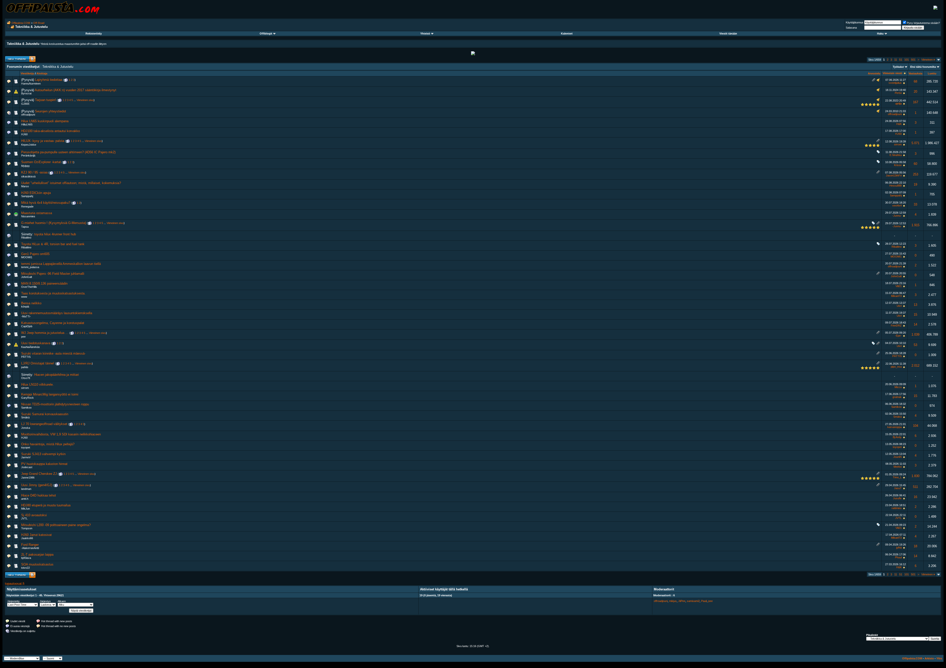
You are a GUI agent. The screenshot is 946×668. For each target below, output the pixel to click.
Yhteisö (425, 33)
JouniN (897, 456)
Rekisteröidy (93, 33)
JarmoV (26, 457)
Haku (880, 33)
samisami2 (693, 600)
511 (915, 487)
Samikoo (26, 407)
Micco (898, 387)
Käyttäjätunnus (854, 22)
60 (915, 164)
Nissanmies (28, 216)
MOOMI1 (26, 257)
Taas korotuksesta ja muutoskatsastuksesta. (53, 293)
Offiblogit (266, 33)
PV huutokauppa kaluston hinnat (44, 464)
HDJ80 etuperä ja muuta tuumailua (45, 505)
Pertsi (898, 92)
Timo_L (897, 477)
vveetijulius (895, 82)
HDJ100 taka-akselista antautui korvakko (50, 131)
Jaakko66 (27, 538)
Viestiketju (27, 73)
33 (915, 204)
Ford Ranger (30, 545)
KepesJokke (28, 144)
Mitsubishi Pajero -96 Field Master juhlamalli (52, 273)
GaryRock (27, 397)
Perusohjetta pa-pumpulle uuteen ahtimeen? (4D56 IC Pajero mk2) (68, 152)
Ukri (899, 305)
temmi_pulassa (30, 267)
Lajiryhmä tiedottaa (48, 80)
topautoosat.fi (14, 583)
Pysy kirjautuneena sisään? (923, 22)
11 (895, 59)
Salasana (851, 27)
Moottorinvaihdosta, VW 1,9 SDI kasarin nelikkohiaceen (61, 434)
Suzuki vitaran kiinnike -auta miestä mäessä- (53, 353)
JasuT (898, 488)
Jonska (25, 427)
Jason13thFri (894, 175)
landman (26, 488)
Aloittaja (41, 73)
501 (913, 59)
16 (915, 497)
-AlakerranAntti (30, 548)
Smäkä (25, 417)
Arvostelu (874, 73)
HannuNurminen (31, 83)
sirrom (898, 144)
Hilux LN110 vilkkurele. (37, 384)
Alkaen (62, 601)
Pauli (704, 600)
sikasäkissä (28, 176)
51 (900, 59)
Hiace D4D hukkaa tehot (38, 495)
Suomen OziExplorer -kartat (41, 162)
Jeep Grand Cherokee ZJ (39, 474)
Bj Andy (897, 437)
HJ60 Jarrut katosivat (36, 535)
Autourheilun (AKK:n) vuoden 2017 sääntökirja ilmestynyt (75, 90)
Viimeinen (928, 59)
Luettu (932, 73)
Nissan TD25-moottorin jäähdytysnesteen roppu (55, 404)
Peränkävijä (28, 155)
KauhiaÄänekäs (30, 346)
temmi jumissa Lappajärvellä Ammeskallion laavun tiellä (61, 264)
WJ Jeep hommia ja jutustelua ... (44, 333)
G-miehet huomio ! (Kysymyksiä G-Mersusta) (53, 223)
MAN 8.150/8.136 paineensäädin (44, 283)
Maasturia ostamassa (36, 213)
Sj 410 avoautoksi (34, 515)
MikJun (25, 508)
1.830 (915, 476)
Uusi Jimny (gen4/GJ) (36, 485)
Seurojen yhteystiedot (50, 111)
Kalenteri (567, 33)
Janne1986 (27, 477)
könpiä (25, 306)
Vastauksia (915, 73)
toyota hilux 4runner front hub (55, 234)
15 (915, 314)
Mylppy (25, 165)
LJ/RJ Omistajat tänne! (37, 363)
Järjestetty (13, 601)
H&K (899, 123)
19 (915, 184)
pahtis (24, 367)
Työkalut (898, 66)
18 (915, 546)
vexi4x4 (897, 205)
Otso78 (25, 378)
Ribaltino (26, 237)
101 (906, 59)
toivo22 (25, 567)
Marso (25, 186)
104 (915, 426)
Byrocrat (26, 93)
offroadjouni (28, 114)
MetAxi (898, 466)
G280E (25, 103)
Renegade (27, 206)
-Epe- (898, 335)
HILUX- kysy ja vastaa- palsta (42, 141)
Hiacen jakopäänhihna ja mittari (56, 375)
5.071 (915, 143)
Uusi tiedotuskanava (35, 343)
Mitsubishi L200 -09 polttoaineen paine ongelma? (56, 525)
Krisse (898, 165)
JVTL (24, 518)
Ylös (939, 658)
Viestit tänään (728, 33)
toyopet (25, 447)
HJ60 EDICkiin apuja (36, 193)
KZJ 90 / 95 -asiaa (34, 172)
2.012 (915, 365)
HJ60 (24, 134)
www (24, 296)
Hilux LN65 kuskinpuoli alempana (44, 121)
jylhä (899, 547)
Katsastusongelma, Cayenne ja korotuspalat (52, 323)
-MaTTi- (26, 316)
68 (915, 81)
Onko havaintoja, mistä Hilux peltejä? (47, 444)
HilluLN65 (27, 124)
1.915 (915, 225)
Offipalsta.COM (21, 22)
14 (915, 324)
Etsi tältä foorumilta (923, 66)
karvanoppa (894, 427)
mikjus (673, 600)
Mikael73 (896, 295)
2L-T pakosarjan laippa (37, 554)
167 (915, 102)
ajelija (898, 103)
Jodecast (26, 467)
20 (915, 91)
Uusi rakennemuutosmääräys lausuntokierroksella (56, 313)
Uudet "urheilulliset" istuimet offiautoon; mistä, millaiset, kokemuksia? (71, 183)
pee (23, 336)
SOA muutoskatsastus (37, 564)
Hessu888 (895, 185)
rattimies (897, 508)
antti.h (24, 498)
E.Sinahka (896, 155)
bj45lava (26, 557)
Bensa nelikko (31, 303)
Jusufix (897, 498)
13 (915, 305)
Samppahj (27, 196)
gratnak (897, 396)
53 (915, 345)
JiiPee (681, 600)
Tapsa (25, 226)
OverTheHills (29, 286)
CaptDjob (26, 326)
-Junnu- (897, 215)
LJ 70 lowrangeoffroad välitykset (44, 424)
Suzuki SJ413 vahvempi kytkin (43, 454)
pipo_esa (896, 366)
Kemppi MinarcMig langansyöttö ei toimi (49, 394)
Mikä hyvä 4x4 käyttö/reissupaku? (45, 203)
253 (915, 174)
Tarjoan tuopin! (45, 100)
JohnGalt (26, 276)
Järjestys (45, 601)
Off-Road (38, 22)
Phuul (898, 557)
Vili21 (898, 286)
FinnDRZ (896, 325)
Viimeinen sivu (85, 100)
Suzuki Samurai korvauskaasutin (44, 414)
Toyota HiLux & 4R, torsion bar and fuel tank (52, 244)
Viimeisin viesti (892, 73)
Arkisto (929, 658)
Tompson (26, 528)
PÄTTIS (26, 356)
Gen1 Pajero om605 (35, 254)
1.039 (915, 334)
